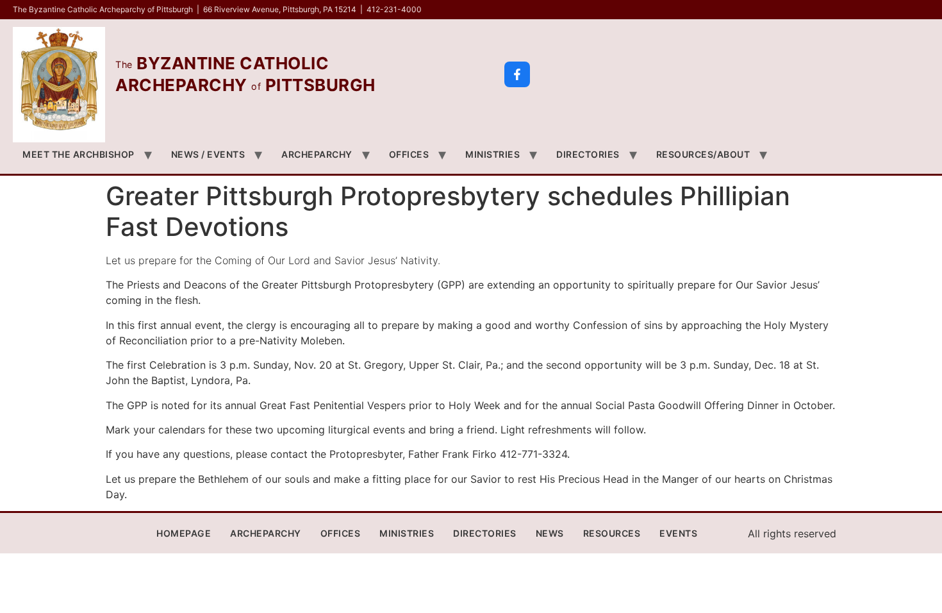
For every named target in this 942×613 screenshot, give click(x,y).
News (550, 533)
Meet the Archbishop (78, 154)
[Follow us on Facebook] (517, 74)
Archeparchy (316, 154)
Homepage (183, 533)
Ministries (492, 154)
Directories (588, 154)
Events (678, 533)
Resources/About (703, 154)
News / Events (208, 154)
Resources (612, 533)
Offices (409, 154)
